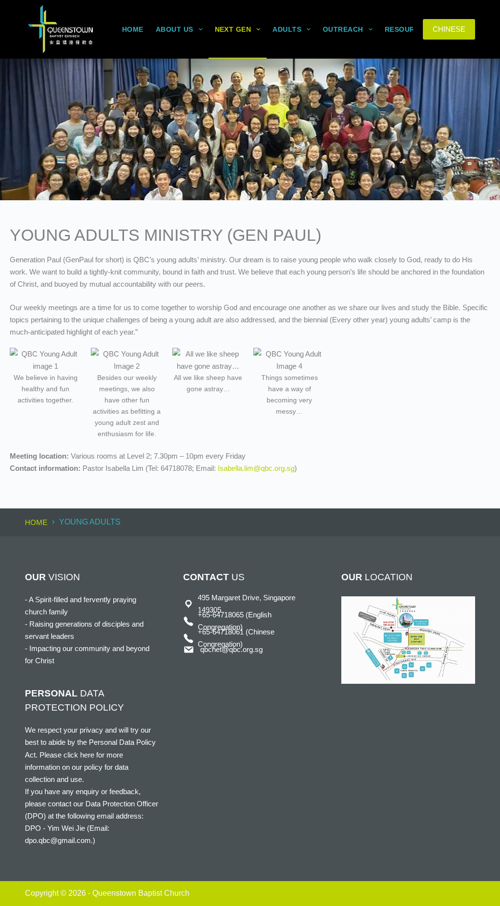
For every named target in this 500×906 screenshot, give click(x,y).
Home (133, 29)
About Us (174, 29)
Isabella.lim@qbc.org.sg (256, 468)
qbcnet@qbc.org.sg (231, 649)
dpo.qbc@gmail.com (58, 840)
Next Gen (233, 29)
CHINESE (449, 29)
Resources (407, 29)
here (87, 755)
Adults (286, 29)
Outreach (343, 29)
